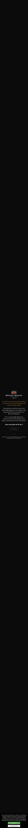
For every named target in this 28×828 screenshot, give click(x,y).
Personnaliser (14, 826)
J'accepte (14, 823)
